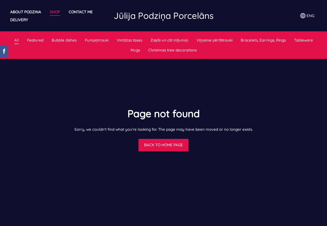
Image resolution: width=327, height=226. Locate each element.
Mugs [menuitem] (135, 50)
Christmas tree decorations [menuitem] (172, 50)
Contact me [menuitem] (81, 11)
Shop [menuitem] (55, 11)
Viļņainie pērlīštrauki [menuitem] (214, 40)
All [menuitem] (16, 40)
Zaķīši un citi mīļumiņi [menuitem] (169, 40)
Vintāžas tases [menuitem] (129, 40)
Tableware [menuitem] (303, 40)
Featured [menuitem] (35, 40)
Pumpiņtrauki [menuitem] (97, 40)
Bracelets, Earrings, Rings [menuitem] (263, 40)
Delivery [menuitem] (19, 19)
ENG (310, 15)
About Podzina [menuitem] (25, 11)
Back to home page (163, 144)
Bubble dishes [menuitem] (64, 40)
